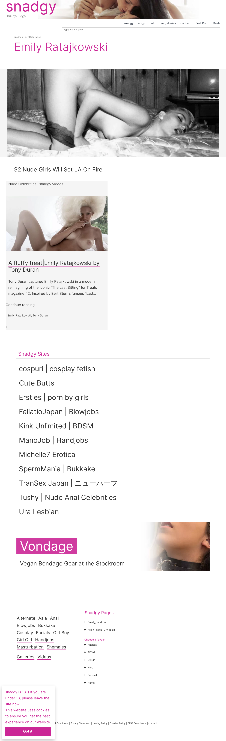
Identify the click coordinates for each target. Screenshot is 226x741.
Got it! (28, 731)
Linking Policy (100, 723)
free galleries (167, 23)
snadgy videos (51, 184)
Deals (216, 23)
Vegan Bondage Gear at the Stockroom (72, 563)
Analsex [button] (92, 644)
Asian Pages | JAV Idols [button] (101, 629)
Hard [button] (90, 667)
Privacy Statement (80, 723)
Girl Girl (24, 639)
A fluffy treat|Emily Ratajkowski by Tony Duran (54, 266)
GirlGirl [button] (91, 659)
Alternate (26, 618)
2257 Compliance (136, 723)
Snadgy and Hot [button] (97, 622)
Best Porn (201, 23)
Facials (43, 632)
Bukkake (46, 625)
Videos (44, 656)
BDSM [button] (91, 652)
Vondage (46, 546)
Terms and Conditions (56, 723)
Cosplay (25, 632)
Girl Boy (61, 632)
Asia (42, 618)
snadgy (128, 23)
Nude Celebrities (22, 184)
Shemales (56, 647)
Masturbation (30, 647)
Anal (54, 618)
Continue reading (20, 305)
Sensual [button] (92, 675)
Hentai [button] (91, 682)
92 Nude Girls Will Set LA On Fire (58, 169)
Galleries (25, 656)
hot (152, 23)
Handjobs (44, 639)
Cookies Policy (117, 723)
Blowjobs (26, 625)
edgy (141, 23)
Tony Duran (40, 315)
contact (185, 23)
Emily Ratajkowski (19, 315)
